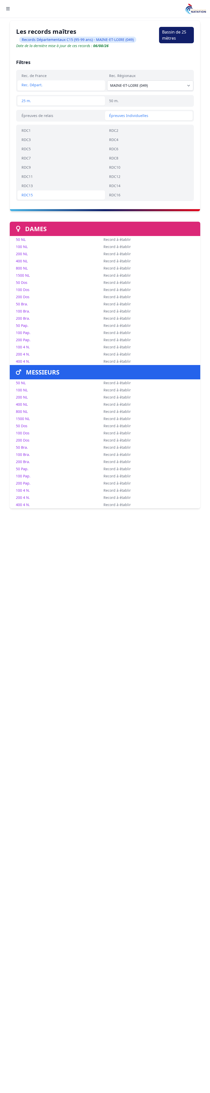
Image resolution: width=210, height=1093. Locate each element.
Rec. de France (34, 75)
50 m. (114, 100)
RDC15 (27, 194)
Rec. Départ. (32, 84)
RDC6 (113, 148)
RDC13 (27, 185)
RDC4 (113, 139)
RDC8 (113, 158)
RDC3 (26, 139)
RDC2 (113, 130)
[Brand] (195, 9)
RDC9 (26, 167)
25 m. (26, 100)
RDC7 (26, 158)
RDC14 (114, 185)
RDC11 (27, 176)
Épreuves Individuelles (128, 115)
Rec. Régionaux (122, 75)
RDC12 (114, 176)
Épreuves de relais (37, 115)
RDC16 (114, 194)
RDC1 (26, 130)
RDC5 (26, 148)
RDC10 (114, 167)
